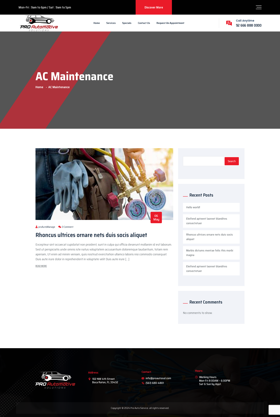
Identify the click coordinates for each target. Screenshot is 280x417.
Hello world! (193, 207)
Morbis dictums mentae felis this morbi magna (209, 252)
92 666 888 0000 (249, 25)
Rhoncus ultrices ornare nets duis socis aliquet (91, 235)
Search (232, 161)
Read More (41, 266)
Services (111, 23)
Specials (126, 23)
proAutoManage (46, 227)
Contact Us (144, 23)
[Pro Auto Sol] (38, 23)
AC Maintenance (59, 87)
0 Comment (67, 227)
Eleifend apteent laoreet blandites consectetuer (206, 220)
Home (96, 23)
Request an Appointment (170, 23)
